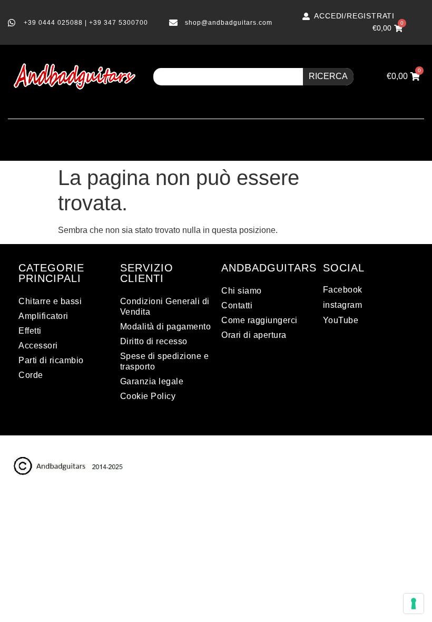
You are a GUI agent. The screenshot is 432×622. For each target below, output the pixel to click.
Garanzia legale (152, 381)
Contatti (236, 305)
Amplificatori (43, 316)
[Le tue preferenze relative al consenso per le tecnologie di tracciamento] (414, 604)
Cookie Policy (148, 396)
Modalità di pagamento (165, 326)
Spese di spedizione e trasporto (164, 361)
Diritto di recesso (154, 341)
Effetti (30, 330)
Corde (30, 375)
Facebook (342, 289)
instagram (342, 304)
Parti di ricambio (51, 360)
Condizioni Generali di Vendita (165, 306)
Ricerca (328, 76)
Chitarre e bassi (50, 301)
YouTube (341, 320)
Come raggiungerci (259, 320)
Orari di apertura (254, 335)
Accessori (38, 345)
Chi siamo (241, 290)
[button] (216, 133)
